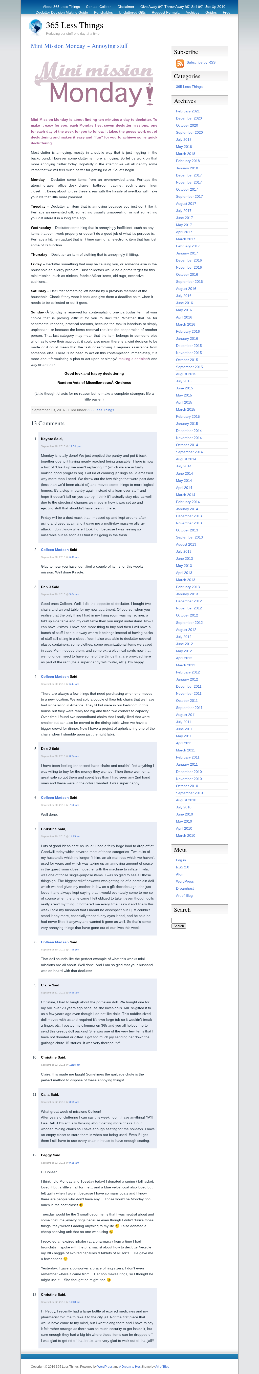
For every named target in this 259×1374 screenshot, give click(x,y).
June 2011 (184, 729)
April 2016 (184, 317)
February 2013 (188, 587)
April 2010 (184, 828)
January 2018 (187, 168)
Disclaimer (126, 7)
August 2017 (186, 204)
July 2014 (183, 466)
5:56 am (74, 992)
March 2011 (185, 750)
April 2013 (184, 573)
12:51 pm (74, 446)
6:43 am (74, 557)
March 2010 (185, 835)
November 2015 (189, 353)
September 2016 (189, 282)
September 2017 (189, 196)
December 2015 (189, 346)
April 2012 (184, 658)
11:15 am (74, 836)
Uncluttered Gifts (132, 12)
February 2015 (188, 416)
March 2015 (185, 409)
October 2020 (187, 125)
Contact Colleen (99, 7)
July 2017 (183, 211)
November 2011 (189, 693)
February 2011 (188, 757)
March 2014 (185, 495)
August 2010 (186, 800)
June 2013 (184, 558)
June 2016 (184, 303)
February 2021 (188, 111)
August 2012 (186, 630)
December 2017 (189, 175)
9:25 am (74, 1162)
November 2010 (189, 779)
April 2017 (184, 232)
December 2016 (189, 260)
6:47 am (74, 684)
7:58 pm (74, 949)
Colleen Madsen (55, 550)
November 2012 (189, 608)
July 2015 (183, 381)
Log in (181, 860)
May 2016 (184, 310)
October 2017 (187, 189)
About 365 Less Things (61, 7)
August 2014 (186, 459)
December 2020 (189, 118)
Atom (180, 874)
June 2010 (184, 814)
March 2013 (185, 580)
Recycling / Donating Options (136, 18)
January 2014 (187, 509)
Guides (211, 12)
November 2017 (189, 182)
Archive (219, 18)
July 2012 (183, 637)
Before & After (176, 18)
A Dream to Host (130, 1366)
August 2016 (186, 289)
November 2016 (189, 267)
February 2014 (188, 502)
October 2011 (187, 701)
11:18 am (74, 1302)
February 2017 (188, 246)
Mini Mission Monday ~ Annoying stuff (79, 46)
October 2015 (187, 360)
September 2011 (189, 708)
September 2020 (189, 132)
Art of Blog (184, 895)
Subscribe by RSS (201, 62)
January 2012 (187, 679)
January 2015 (187, 424)
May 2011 (184, 736)
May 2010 (184, 821)
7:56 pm (74, 805)
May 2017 (184, 225)
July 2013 (183, 551)
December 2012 (189, 601)
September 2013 (189, 537)
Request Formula (166, 12)
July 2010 (183, 807)
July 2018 (183, 139)
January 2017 (187, 253)
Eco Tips (200, 18)
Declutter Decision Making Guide (62, 12)
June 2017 (184, 218)
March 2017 (185, 239)
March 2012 (185, 665)
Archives (192, 12)
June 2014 (184, 473)
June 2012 (184, 644)
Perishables (103, 12)
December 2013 (189, 516)
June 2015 (184, 388)
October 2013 (187, 530)
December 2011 (189, 686)
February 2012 (188, 672)
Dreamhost (185, 888)
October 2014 (187, 445)
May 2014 (184, 481)
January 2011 (187, 764)
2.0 (182, 867)
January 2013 (187, 594)
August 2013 (186, 544)
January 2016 (187, 338)
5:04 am (74, 594)
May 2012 (184, 651)
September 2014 (189, 452)
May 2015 (184, 395)
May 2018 (184, 147)
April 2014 (184, 488)
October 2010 (187, 786)
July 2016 (183, 296)
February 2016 (188, 331)
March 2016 (185, 324)
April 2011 (184, 743)
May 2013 (184, 566)
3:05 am (74, 1102)
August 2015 (186, 374)
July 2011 (183, 722)
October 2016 (187, 274)
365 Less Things (74, 25)
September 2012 (189, 623)
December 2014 (189, 431)
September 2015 (189, 367)
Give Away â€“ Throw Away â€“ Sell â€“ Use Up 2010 (182, 7)
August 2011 (186, 715)
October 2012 (187, 615)
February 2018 (188, 161)
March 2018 (185, 154)
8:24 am (74, 756)
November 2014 (189, 438)
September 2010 (189, 793)
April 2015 (184, 402)
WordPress (185, 881)
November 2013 (189, 523)
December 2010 (189, 772)
